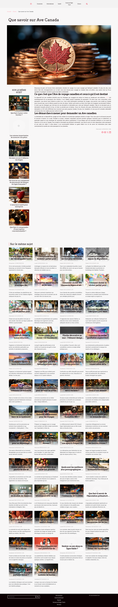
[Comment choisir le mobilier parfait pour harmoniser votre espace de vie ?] (46, 254)
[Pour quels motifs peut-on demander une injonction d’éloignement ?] (97, 412)
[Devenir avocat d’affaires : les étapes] (19, 148)
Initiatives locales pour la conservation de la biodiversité (97, 364)
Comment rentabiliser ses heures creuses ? (98, 442)
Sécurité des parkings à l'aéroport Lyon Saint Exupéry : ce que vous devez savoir (97, 312)
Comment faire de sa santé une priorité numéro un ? (46, 469)
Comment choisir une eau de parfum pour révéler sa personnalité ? (21, 311)
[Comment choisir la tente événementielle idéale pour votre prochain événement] (21, 359)
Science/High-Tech (69, 4)
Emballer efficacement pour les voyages (46, 415)
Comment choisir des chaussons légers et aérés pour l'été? (72, 285)
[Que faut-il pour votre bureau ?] (19, 103)
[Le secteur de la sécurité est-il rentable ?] (72, 386)
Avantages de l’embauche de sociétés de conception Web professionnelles (72, 497)
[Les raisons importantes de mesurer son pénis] (19, 126)
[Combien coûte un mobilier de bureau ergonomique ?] (46, 570)
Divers (79, 4)
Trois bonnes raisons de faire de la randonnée (21, 415)
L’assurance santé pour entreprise (19, 206)
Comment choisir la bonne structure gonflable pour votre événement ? (21, 339)
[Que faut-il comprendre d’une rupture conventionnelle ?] (19, 217)
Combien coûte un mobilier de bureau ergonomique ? (46, 574)
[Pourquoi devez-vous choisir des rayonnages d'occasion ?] (97, 544)
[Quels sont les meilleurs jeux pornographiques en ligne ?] (72, 465)
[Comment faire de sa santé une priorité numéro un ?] (46, 465)
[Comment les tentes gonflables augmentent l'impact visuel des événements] (97, 333)
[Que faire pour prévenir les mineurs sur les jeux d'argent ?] (97, 517)
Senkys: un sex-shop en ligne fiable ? (72, 547)
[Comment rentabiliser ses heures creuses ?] (97, 438)
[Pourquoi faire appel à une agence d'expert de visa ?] (72, 438)
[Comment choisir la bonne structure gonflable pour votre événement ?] (21, 333)
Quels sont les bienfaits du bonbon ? (72, 521)
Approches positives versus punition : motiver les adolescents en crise (72, 365)
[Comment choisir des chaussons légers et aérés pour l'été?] (72, 280)
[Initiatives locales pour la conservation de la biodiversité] (97, 359)
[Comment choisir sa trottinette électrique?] (97, 465)
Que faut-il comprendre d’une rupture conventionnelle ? (19, 229)
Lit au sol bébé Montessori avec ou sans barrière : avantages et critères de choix (47, 497)
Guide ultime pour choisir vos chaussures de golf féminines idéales (46, 337)
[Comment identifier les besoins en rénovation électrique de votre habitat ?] (46, 307)
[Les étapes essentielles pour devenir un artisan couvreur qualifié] (46, 386)
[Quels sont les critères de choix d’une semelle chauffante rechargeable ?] (97, 386)
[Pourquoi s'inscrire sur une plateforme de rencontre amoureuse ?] (46, 544)
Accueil (9, 11)
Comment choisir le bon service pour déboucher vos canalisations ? (72, 258)
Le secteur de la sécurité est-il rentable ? (72, 389)
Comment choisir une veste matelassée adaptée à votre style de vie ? (72, 311)
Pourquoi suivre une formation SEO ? (72, 415)
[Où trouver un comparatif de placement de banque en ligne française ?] (19, 171)
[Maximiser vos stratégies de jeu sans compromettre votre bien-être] (46, 280)
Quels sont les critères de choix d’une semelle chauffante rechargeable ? (98, 390)
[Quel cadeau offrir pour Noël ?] (21, 517)
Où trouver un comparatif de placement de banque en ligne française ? (19, 182)
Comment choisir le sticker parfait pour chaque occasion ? (98, 285)
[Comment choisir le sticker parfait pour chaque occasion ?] (97, 280)
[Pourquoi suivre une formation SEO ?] (72, 412)
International (50, 4)
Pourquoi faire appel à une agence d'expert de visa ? (72, 443)
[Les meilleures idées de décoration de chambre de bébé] (21, 491)
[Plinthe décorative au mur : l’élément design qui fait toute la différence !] (72, 333)
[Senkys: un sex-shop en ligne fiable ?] (72, 544)
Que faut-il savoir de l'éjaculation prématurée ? (98, 495)
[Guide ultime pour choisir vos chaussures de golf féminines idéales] (46, 333)
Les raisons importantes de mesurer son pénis (19, 136)
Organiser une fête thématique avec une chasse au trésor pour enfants (46, 365)
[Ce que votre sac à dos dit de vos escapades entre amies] (21, 254)
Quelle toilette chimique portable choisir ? (21, 573)
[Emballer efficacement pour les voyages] (46, 412)
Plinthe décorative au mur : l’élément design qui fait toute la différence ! (72, 339)
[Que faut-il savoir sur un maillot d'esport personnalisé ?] (46, 517)
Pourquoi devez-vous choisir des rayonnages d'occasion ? (97, 548)
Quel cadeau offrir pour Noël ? (21, 521)
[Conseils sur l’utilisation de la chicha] (21, 544)
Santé (59, 4)
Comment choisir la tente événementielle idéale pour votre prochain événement (21, 365)
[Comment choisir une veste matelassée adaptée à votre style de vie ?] (72, 307)
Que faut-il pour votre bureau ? (19, 114)
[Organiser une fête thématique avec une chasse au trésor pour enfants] (46, 359)
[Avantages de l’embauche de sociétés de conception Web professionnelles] (72, 491)
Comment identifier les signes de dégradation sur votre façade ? (97, 258)
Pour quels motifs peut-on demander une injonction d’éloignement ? (97, 418)
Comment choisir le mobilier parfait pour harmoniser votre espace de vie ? (46, 260)
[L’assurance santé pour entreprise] (19, 195)
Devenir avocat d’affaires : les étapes (19, 159)
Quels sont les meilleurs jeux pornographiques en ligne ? (72, 469)
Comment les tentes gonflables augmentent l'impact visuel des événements (97, 339)
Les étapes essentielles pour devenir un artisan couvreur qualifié (46, 390)
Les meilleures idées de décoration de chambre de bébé (21, 495)
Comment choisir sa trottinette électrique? (98, 468)
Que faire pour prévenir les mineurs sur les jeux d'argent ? (97, 522)
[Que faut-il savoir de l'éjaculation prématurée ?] (97, 491)
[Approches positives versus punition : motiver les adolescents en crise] (72, 359)
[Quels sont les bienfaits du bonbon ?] (72, 517)
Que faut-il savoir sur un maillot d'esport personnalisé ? (47, 522)
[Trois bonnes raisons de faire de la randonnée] (21, 412)
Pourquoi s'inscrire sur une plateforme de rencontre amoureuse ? (46, 548)
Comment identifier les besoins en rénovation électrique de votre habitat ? (46, 312)
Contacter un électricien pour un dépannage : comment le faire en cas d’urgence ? (21, 444)
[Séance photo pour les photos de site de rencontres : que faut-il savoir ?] (21, 465)
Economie (39, 4)
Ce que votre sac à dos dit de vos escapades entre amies (21, 258)
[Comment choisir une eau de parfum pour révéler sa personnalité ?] (21, 307)
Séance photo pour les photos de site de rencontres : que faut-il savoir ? (21, 470)
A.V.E (107, 97)
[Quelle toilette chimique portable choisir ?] (21, 570)
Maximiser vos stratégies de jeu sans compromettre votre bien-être (46, 286)
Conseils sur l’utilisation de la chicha (21, 547)
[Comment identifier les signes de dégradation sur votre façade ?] (97, 254)
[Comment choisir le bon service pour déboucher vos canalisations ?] (72, 254)
